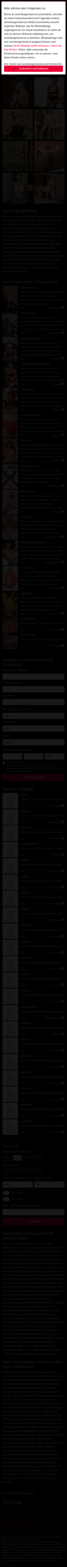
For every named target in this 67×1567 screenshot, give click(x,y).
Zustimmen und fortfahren (33, 68)
